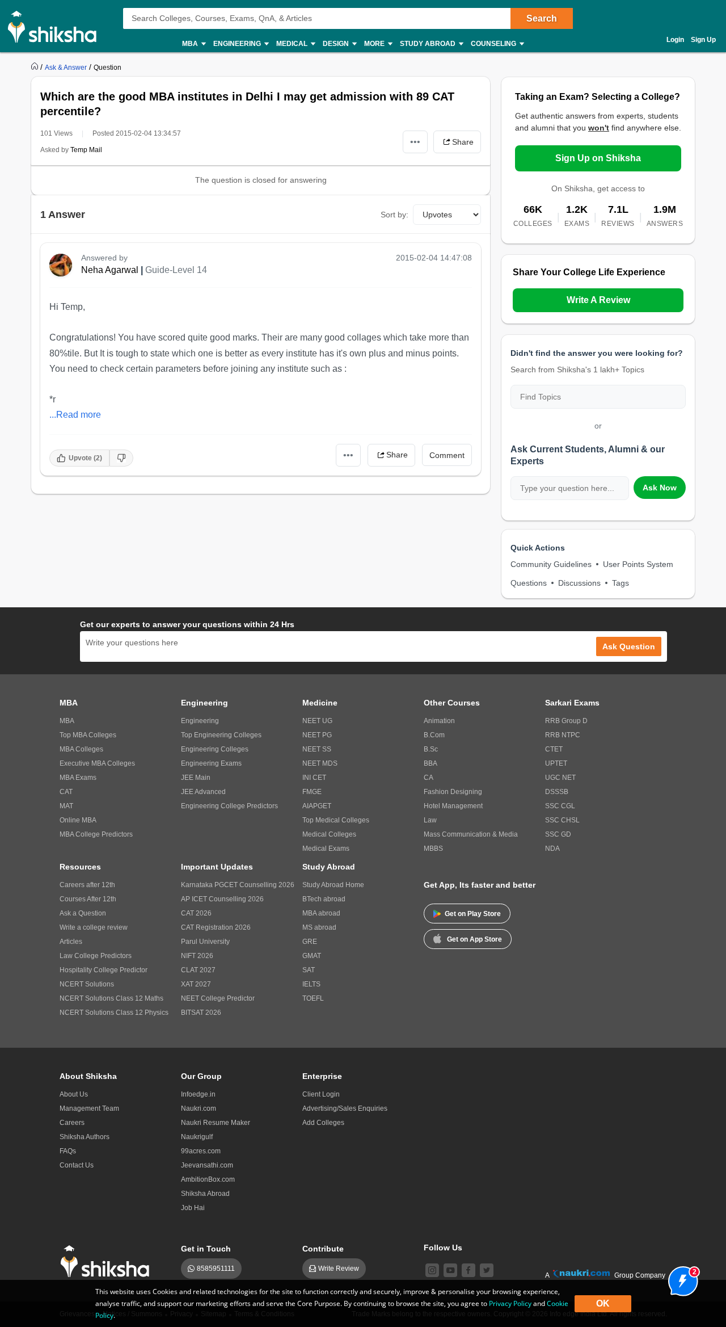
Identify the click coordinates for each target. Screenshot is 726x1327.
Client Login (321, 1094)
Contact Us (77, 1165)
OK (603, 1303)
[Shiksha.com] (56, 26)
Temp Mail (86, 150)
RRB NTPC (562, 735)
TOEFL (313, 998)
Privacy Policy (510, 1303)
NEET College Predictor (218, 998)
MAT (66, 806)
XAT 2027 (196, 984)
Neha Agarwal (109, 270)
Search (541, 18)
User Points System (638, 564)
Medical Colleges (329, 834)
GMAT (311, 956)
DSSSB (556, 792)
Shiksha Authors (84, 1137)
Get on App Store (474, 939)
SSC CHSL (562, 820)
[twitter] (486, 1270)
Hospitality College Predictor (103, 970)
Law (430, 820)
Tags (620, 582)
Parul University (205, 942)
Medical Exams (325, 849)
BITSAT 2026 (201, 1013)
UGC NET (560, 778)
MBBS (433, 849)
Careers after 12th (87, 885)
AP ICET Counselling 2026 (222, 899)
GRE (309, 942)
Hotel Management (453, 806)
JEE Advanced (203, 792)
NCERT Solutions (87, 984)
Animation (439, 721)
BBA (430, 763)
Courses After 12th (88, 899)
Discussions (579, 582)
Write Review (338, 1268)
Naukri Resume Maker (215, 1123)
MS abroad (319, 927)
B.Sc (431, 749)
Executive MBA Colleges (97, 763)
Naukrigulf (197, 1137)
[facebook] (468, 1270)
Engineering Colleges (214, 749)
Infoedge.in (198, 1094)
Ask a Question (83, 913)
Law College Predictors (96, 956)
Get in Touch (206, 1248)
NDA (552, 849)
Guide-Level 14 (176, 270)
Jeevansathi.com (207, 1165)
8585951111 (216, 1268)
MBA (67, 721)
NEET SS (316, 749)
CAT (66, 792)
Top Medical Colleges (335, 820)
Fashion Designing (453, 792)
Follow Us (443, 1247)
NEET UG (317, 721)
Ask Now (660, 487)
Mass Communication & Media (471, 834)
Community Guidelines (551, 564)
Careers (72, 1123)
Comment (447, 455)
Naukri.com (198, 1108)
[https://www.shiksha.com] (35, 67)
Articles (71, 942)
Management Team (89, 1108)
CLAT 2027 (198, 970)
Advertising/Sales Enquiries (344, 1108)
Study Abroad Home (333, 885)
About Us (74, 1094)
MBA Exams (78, 778)
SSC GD (558, 834)
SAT (308, 970)
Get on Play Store (473, 914)
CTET (554, 749)
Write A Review (598, 300)
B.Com (434, 735)
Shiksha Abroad (205, 1194)
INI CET (314, 778)
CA (428, 778)
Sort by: (394, 214)
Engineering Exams (211, 763)
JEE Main (195, 778)
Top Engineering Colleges (221, 735)
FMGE (312, 792)
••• (415, 141)
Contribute (323, 1248)
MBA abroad (321, 913)
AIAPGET (316, 806)
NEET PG (317, 735)
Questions (528, 582)
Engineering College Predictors (229, 806)
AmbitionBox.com (208, 1179)
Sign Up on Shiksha (598, 158)
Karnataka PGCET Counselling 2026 (237, 885)
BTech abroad (323, 899)
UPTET (556, 763)
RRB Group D (566, 721)
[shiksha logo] (108, 1261)
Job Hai (193, 1208)
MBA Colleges (81, 749)
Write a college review (94, 927)
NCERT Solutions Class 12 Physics (114, 1013)
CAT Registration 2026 (216, 927)
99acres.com (201, 1151)
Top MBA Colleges (88, 735)
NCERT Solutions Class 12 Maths (111, 998)
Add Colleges (323, 1123)
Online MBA (78, 820)
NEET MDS (319, 763)
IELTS (311, 984)
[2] (680, 1278)
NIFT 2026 (197, 956)
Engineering (200, 721)
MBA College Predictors (96, 834)
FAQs (68, 1151)
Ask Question (628, 646)
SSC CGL (560, 806)
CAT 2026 (196, 913)
